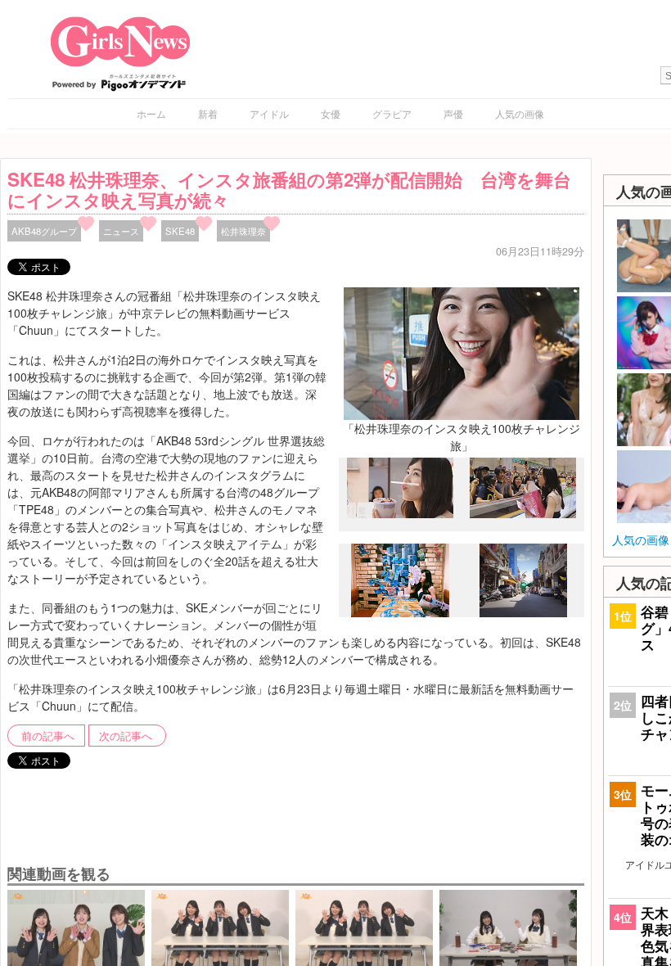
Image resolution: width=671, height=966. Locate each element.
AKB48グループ (44, 230)
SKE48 (180, 230)
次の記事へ (125, 736)
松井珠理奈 (243, 230)
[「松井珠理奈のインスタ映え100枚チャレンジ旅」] (461, 352)
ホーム (151, 113)
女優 (330, 113)
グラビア (392, 113)
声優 (453, 113)
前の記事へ (47, 736)
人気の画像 (519, 113)
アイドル (269, 113)
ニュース (121, 230)
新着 (208, 113)
